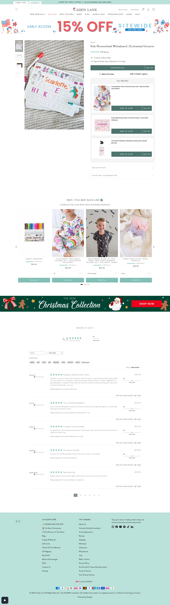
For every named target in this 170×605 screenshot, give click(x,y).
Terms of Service (85, 571)
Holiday (52, 14)
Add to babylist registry (138, 74)
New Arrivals (37, 14)
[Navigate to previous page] (71, 495)
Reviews (82, 536)
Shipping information (104, 176)
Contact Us (46, 567)
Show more (85, 362)
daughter (56, 362)
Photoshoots (83, 551)
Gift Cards (46, 543)
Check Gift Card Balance (51, 547)
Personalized (115, 14)
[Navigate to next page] (99, 495)
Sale (137, 14)
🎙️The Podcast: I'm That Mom (53, 532)
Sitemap (45, 571)
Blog (43, 536)
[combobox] (37, 353)
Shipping (82, 540)
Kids (87, 14)
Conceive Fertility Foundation (90, 528)
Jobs (80, 555)
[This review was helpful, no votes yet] (135, 395)
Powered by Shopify (85, 597)
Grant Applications (86, 532)
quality (32, 362)
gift (50, 362)
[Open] (4, 600)
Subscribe (135, 10)
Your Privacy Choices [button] (86, 575)
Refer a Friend (84, 559)
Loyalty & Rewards (49, 540)
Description (99, 168)
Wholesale (123, 10)
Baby (79, 14)
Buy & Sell (46, 555)
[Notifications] (143, 9)
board (77, 362)
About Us (82, 524)
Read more (70, 385)
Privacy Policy (84, 563)
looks (44, 362)
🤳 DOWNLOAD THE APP (52, 524)
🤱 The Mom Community (51, 528)
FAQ (44, 563)
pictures (70, 362)
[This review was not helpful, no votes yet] (139, 395)
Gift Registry (46, 551)
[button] (54, 42)
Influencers (83, 547)
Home (129, 14)
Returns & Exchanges (50, 559)
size (38, 362)
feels (63, 362)
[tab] (20, 2)
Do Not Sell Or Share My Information (93, 567)
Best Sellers (67, 14)
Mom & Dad (99, 14)
